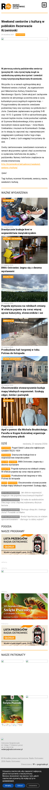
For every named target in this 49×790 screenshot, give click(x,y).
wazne (44, 178)
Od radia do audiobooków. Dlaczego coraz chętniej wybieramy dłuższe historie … (22, 502)
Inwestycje (8, 321)
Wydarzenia (20, 35)
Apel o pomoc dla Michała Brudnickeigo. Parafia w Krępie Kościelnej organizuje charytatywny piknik (24, 433)
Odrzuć (20, 786)
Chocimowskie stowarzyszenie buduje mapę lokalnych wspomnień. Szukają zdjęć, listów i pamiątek (23, 391)
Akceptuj (8, 786)
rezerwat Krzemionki (22, 178)
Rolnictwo (8, 277)
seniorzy (36, 178)
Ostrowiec (16, 239)
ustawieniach (8, 781)
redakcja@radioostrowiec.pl (12, 749)
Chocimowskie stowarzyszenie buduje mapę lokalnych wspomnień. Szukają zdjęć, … (24, 485)
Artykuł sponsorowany (10, 493)
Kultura (6, 239)
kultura (9, 178)
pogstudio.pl (42, 764)
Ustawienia (33, 786)
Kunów (6, 359)
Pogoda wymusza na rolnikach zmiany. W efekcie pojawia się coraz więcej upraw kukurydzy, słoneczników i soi (23, 309)
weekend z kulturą (9, 182)
